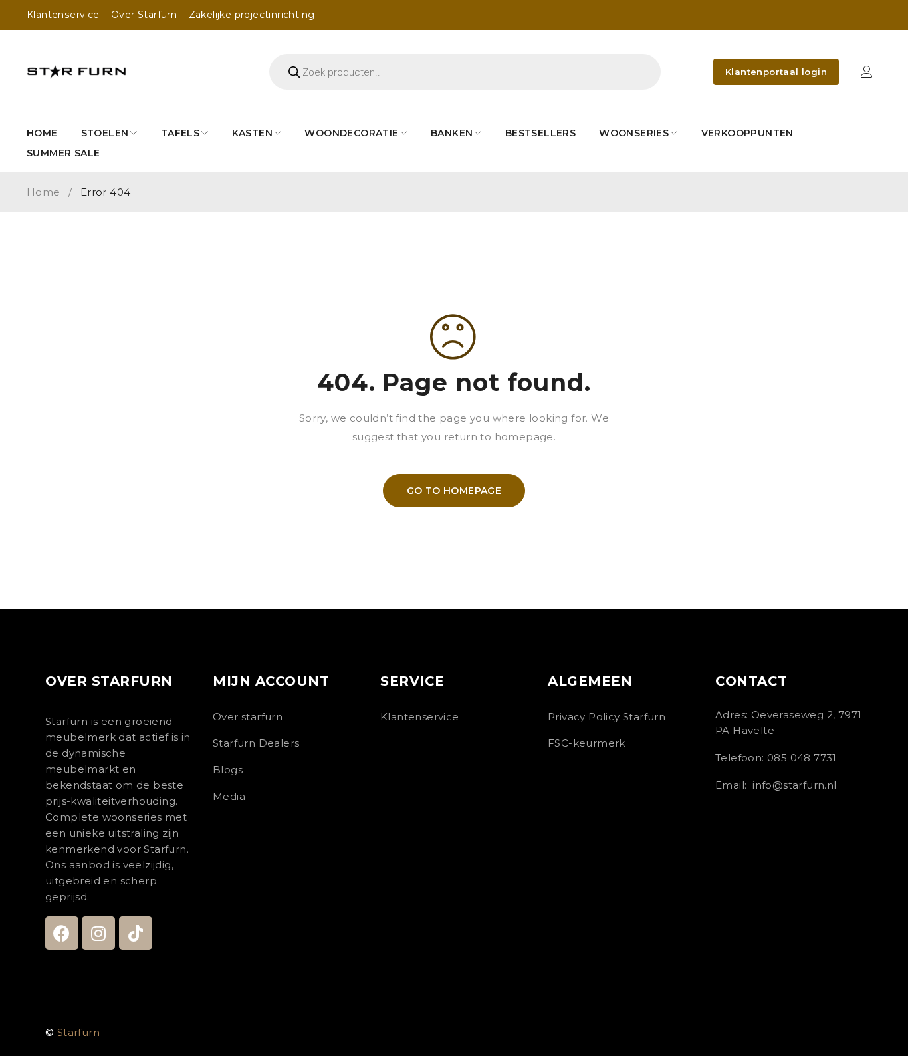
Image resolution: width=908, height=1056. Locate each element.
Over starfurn (248, 716)
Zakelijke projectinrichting (252, 15)
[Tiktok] (135, 933)
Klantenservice (63, 15)
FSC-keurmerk (586, 743)
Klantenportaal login (776, 71)
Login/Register (866, 71)
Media (229, 796)
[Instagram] (98, 933)
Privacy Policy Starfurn (606, 716)
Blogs (228, 769)
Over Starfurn (144, 15)
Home (43, 192)
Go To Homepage (454, 491)
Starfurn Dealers (256, 743)
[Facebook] (61, 933)
